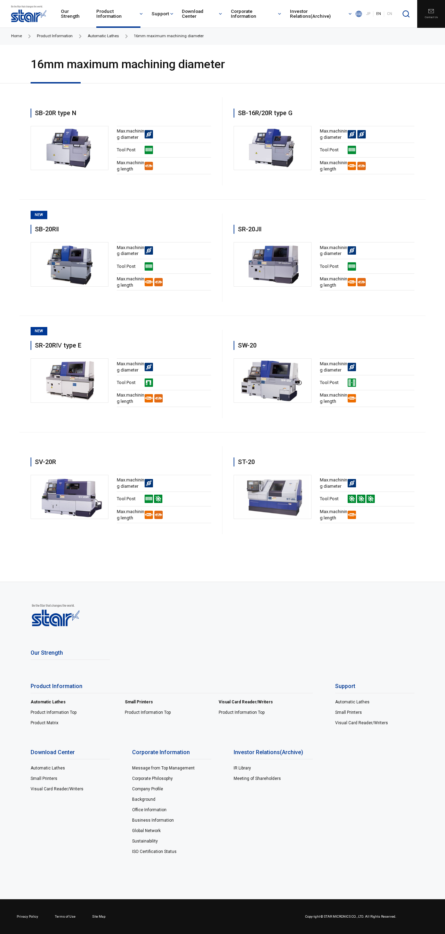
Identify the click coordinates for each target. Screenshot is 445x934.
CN (389, 13)
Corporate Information (243, 13)
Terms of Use (65, 916)
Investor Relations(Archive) (310, 13)
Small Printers (139, 702)
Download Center (192, 13)
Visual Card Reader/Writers (246, 702)
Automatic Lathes (103, 36)
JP (368, 13)
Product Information (109, 13)
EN (378, 13)
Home (16, 36)
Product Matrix (44, 722)
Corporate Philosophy (152, 778)
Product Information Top (53, 712)
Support (160, 13)
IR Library (242, 768)
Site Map (98, 916)
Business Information (153, 820)
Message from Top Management (163, 768)
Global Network (146, 830)
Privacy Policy (27, 916)
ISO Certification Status (154, 851)
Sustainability (145, 841)
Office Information (149, 809)
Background (143, 799)
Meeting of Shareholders (257, 778)
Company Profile (147, 789)
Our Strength (70, 13)
